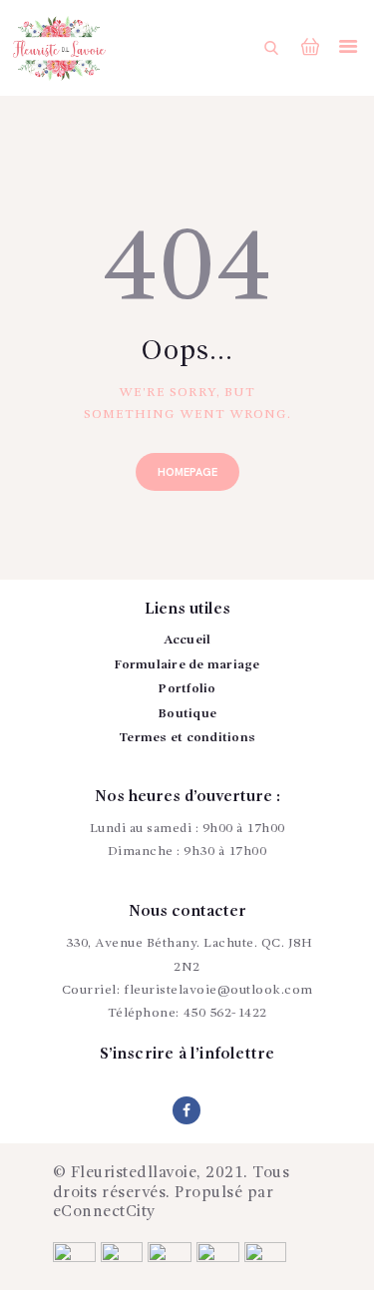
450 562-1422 (225, 1013)
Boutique (187, 713)
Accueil (187, 640)
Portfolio (186, 688)
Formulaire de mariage (186, 664)
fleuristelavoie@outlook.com (218, 990)
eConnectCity (105, 1212)
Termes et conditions (187, 737)
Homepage (187, 472)
